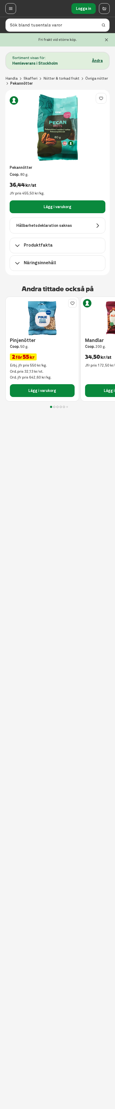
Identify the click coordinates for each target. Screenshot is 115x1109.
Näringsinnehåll (40, 263)
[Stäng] (106, 40)
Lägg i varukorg (57, 206)
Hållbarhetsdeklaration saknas (44, 225)
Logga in (83, 8)
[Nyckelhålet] (14, 100)
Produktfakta (38, 245)
